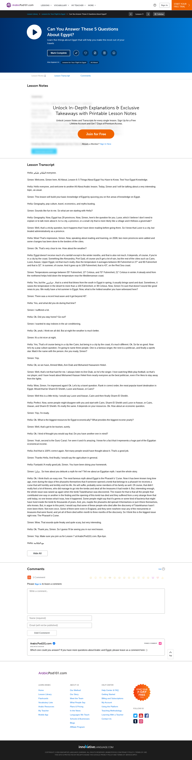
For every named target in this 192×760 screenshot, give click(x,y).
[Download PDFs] (104, 53)
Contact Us (106, 719)
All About (94, 62)
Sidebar (160, 14)
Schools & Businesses (80, 719)
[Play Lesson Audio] (34, 31)
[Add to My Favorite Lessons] (86, 53)
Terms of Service (124, 755)
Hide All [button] (37, 553)
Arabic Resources (46, 706)
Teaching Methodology (112, 710)
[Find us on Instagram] (141, 721)
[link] (131, 14)
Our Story (74, 694)
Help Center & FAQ (110, 690)
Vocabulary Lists (45, 702)
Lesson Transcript (62, 76)
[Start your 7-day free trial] (142, 692)
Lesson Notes (37, 76)
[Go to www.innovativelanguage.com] (96, 746)
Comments (86, 76)
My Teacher (77, 5)
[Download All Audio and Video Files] (114, 53)
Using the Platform (110, 706)
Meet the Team (76, 698)
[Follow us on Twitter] (135, 715)
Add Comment (42, 633)
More (91, 5)
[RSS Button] (29, 577)
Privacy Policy (127, 752)
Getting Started (108, 694)
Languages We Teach (79, 715)
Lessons (45, 5)
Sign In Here (105, 144)
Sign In (164, 5)
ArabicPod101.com (113, 752)
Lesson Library (32, 14)
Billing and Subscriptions (112, 698)
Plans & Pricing (76, 706)
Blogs (72, 723)
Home (41, 690)
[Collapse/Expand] (96, 569)
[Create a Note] (95, 53)
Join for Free (96, 134)
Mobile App (43, 715)
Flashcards (43, 698)
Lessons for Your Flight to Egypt (53, 14)
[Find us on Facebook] (146, 715)
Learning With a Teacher (112, 715)
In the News (75, 710)
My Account (107, 702)
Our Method (75, 690)
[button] (155, 5)
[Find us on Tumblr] (135, 721)
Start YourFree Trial (180, 5)
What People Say (77, 702)
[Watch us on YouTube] (141, 715)
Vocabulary (60, 5)
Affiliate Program (77, 727)
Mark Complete (59, 53)
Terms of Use (141, 752)
